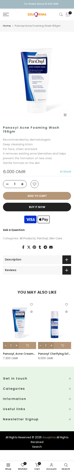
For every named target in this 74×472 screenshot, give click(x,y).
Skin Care (55, 238)
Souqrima (49, 437)
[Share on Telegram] (45, 247)
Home (7, 26)
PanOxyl (42, 238)
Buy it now (37, 207)
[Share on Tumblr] (40, 247)
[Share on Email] (51, 247)
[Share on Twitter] (29, 247)
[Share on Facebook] (23, 247)
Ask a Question (14, 230)
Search (37, 447)
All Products (28, 238)
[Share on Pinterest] (34, 247)
